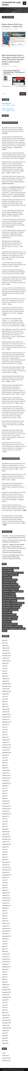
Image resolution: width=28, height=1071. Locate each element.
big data (21, 572)
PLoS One (9, 259)
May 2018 (4, 763)
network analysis (7, 619)
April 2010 (5, 1010)
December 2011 (6, 959)
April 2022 (5, 643)
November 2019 (6, 717)
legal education (7, 603)
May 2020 (4, 701)
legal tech (5, 610)
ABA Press (16, 216)
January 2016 (5, 834)
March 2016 (5, 829)
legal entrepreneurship (18, 603)
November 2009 (6, 1023)
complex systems (7, 577)
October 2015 (5, 842)
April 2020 (5, 704)
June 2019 (5, 729)
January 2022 (5, 650)
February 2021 (6, 678)
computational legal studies (10, 579)
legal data (14, 600)
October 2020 (5, 689)
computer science (7, 586)
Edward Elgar (10, 226)
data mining (16, 586)
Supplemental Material (8, 183)
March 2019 (5, 737)
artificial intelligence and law (10, 572)
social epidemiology (8, 626)
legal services (15, 607)
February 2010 (6, 1015)
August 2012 (5, 938)
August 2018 (5, 755)
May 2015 (4, 854)
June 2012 (5, 944)
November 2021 (6, 655)
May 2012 (4, 946)
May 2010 (4, 1007)
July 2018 (4, 757)
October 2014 (5, 872)
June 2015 (5, 852)
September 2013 (6, 905)
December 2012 (6, 928)
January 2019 (5, 742)
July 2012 (4, 941)
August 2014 (5, 877)
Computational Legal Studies (17, 1069)
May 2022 (4, 640)
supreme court (18, 626)
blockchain (5, 575)
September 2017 (6, 783)
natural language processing (10, 617)
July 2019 (4, 727)
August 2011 (5, 969)
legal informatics (7, 605)
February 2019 (6, 740)
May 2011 (4, 977)
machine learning (7, 612)
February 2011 (6, 984)
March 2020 (5, 706)
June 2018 (5, 760)
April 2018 (5, 765)
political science (7, 621)
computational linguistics (9, 582)
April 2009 (5, 1040)
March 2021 (5, 676)
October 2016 (5, 811)
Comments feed (6, 1058)
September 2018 (6, 752)
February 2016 (6, 831)
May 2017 (4, 793)
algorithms (15, 568)
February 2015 (6, 862)
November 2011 (6, 961)
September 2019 (6, 722)
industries (5, 593)
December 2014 (6, 867)
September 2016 (6, 813)
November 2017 (6, 778)
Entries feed (5, 1055)
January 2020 (5, 711)
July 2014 (4, 880)
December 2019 (6, 714)
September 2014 (6, 875)
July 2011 (4, 972)
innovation (12, 593)
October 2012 (5, 933)
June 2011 (5, 974)
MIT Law (23, 205)
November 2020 (6, 686)
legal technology (13, 610)
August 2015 (5, 847)
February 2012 (6, 954)
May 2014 (4, 885)
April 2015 (5, 857)
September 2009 (6, 1028)
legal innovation (17, 605)
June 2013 (5, 913)
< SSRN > (8, 105)
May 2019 (4, 732)
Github (8, 172)
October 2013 (5, 903)
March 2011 (5, 982)
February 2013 (6, 923)
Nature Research (19, 181)
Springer (21, 158)
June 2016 (5, 821)
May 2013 (4, 915)
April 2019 (5, 734)
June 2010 (5, 1005)
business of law (14, 575)
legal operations (7, 607)
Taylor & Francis (6, 237)
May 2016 (4, 824)
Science (16, 266)
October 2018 (5, 750)
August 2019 (5, 724)
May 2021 (4, 671)
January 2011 (5, 987)
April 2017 (5, 796)
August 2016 (5, 816)
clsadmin (16, 29)
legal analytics (6, 600)
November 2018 (6, 747)
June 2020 (5, 699)
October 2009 (5, 1025)
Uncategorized (13, 628)
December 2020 (6, 683)
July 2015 (4, 849)
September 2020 (6, 691)
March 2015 (5, 859)
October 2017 (5, 780)
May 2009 (4, 1038)
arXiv (18, 172)
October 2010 (5, 995)
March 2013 (5, 921)
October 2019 (5, 719)
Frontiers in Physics (7, 147)
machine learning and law (9, 614)
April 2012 (5, 949)
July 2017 (4, 788)
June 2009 (5, 1035)
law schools (20, 598)
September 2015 (6, 844)
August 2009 (5, 1030)
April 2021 (5, 673)
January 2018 (5, 773)
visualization (21, 628)
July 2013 (4, 910)
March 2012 (5, 951)
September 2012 (6, 936)
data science (6, 589)
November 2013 (6, 900)
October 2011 (5, 964)
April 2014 (5, 887)
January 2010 (5, 1017)
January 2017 (5, 803)
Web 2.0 (5, 631)
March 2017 (5, 798)
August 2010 (5, 1000)
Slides (9, 304)
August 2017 (5, 785)
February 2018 (6, 770)
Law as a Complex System (9, 598)
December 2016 (6, 806)
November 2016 (6, 808)
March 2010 (5, 1012)
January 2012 (5, 956)
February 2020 (6, 709)
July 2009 (4, 1033)
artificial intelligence (8, 570)
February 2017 (6, 801)
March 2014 (5, 890)
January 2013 (5, 926)
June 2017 (5, 791)
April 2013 (5, 918)
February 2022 (6, 648)
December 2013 (6, 898)
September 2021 (6, 661)
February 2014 (6, 893)
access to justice (7, 568)
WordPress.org (6, 1060)
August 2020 (5, 694)
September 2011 (6, 967)
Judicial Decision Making (9, 596)
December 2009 (6, 1020)
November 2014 (6, 870)
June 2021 (5, 668)
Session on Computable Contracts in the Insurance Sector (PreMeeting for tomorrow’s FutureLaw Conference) (12, 556)
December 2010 (6, 989)
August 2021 (5, 663)
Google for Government (17, 591)
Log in (3, 1053)
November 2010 (6, 992)
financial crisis (14, 589)
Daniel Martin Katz (6, 103)
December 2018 (6, 745)
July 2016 (4, 819)
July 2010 (4, 1002)
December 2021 (6, 653)
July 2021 (4, 666)
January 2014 (5, 895)
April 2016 (5, 826)
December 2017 (6, 775)
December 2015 (6, 836)
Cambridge (5, 133)
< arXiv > (13, 105)
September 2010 (6, 997)
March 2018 (5, 768)
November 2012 (6, 931)
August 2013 (5, 908)
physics (15, 619)
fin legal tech (6, 591)
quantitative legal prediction (10, 624)
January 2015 (5, 865)
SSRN (13, 172)
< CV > (4, 105)
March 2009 (5, 1043)
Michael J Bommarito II (8, 109)
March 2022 (5, 645)
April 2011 (5, 979)
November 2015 (6, 839)
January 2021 (5, 681)
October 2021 (5, 658)
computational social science (10, 584)
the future (5, 628)
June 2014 (5, 882)
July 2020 (4, 696)
